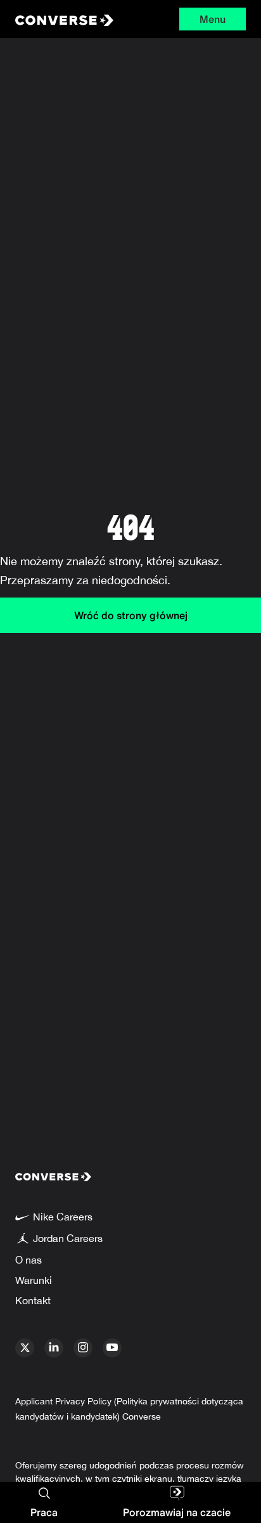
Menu (213, 19)
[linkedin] (53, 1347)
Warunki (33, 1280)
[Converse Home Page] (63, 19)
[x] (24, 1347)
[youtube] (112, 1347)
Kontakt (33, 1300)
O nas (28, 1259)
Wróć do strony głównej (131, 615)
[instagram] (82, 1347)
